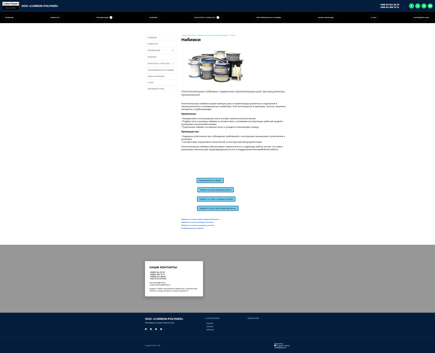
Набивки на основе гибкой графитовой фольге (200, 219)
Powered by (278, 344)
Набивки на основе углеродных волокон (197, 225)
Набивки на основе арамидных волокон (197, 222)
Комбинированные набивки (192, 228)
